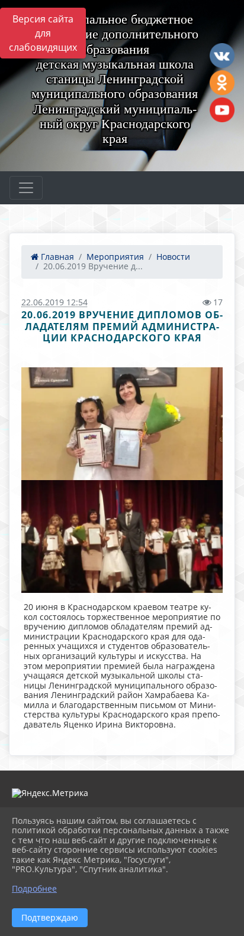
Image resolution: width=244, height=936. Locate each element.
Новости (173, 256)
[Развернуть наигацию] (26, 188)
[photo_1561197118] (122, 423)
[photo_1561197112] (122, 536)
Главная (56, 256)
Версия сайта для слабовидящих (43, 33)
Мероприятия (115, 256)
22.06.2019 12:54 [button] (54, 302)
